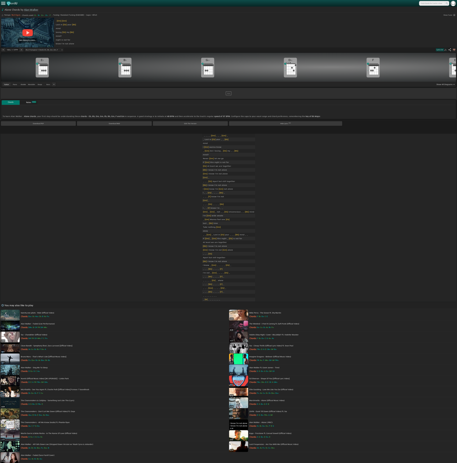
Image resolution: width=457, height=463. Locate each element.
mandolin (31, 84)
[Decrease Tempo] (3, 49)
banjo (40, 84)
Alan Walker (31, 9)
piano (15, 84)
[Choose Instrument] (54, 84)
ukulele (23, 84)
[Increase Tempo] (21, 49)
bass (48, 84)
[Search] (447, 3)
